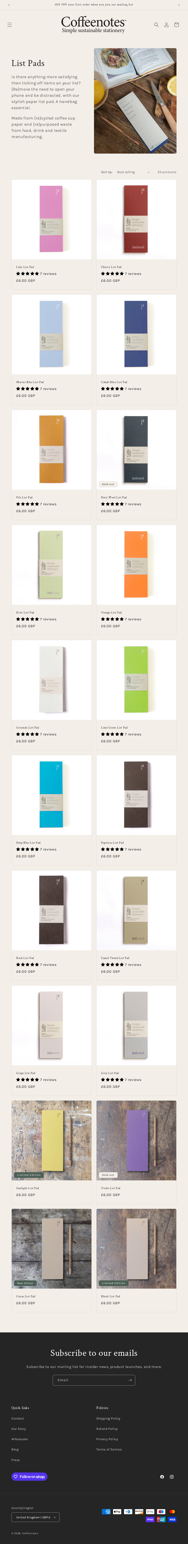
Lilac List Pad (25, 267)
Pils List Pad (24, 498)
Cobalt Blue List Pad (114, 382)
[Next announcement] (179, 5)
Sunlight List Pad (27, 1188)
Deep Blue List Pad (28, 843)
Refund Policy (107, 1429)
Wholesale (19, 1439)
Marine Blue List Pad (30, 382)
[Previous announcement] (9, 5)
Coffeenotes (30, 1533)
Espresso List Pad (112, 843)
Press (15, 1460)
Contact (17, 1418)
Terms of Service (109, 1449)
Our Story (18, 1429)
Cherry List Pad (111, 267)
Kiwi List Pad (25, 613)
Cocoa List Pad (25, 1296)
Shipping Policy (108, 1418)
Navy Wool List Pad (114, 498)
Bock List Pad (25, 958)
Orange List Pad (111, 613)
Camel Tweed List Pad (115, 958)
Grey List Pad (110, 1073)
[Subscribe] (130, 1380)
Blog (15, 1449)
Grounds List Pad (27, 728)
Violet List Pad (110, 1188)
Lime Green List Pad (114, 728)
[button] (10, 25)
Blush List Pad (110, 1296)
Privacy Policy (107, 1439)
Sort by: (107, 172)
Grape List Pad (25, 1073)
